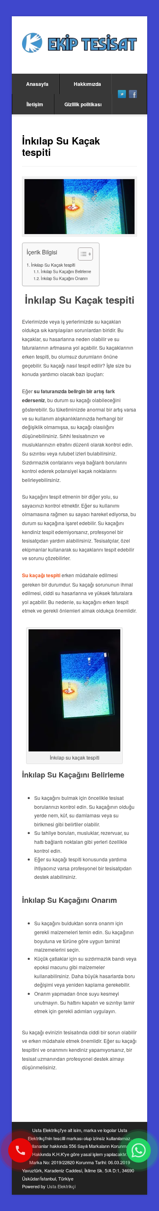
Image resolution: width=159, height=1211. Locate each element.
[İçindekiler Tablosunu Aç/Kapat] (81, 254)
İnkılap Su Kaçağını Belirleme (66, 271)
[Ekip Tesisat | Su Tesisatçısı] (79, 44)
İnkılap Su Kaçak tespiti (53, 265)
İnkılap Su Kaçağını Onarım (64, 278)
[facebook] (133, 94)
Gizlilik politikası (83, 104)
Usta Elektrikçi (61, 1186)
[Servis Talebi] (138, 1150)
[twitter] (122, 94)
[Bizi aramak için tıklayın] (20, 1150)
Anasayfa (37, 84)
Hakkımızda (87, 84)
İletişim (34, 104)
